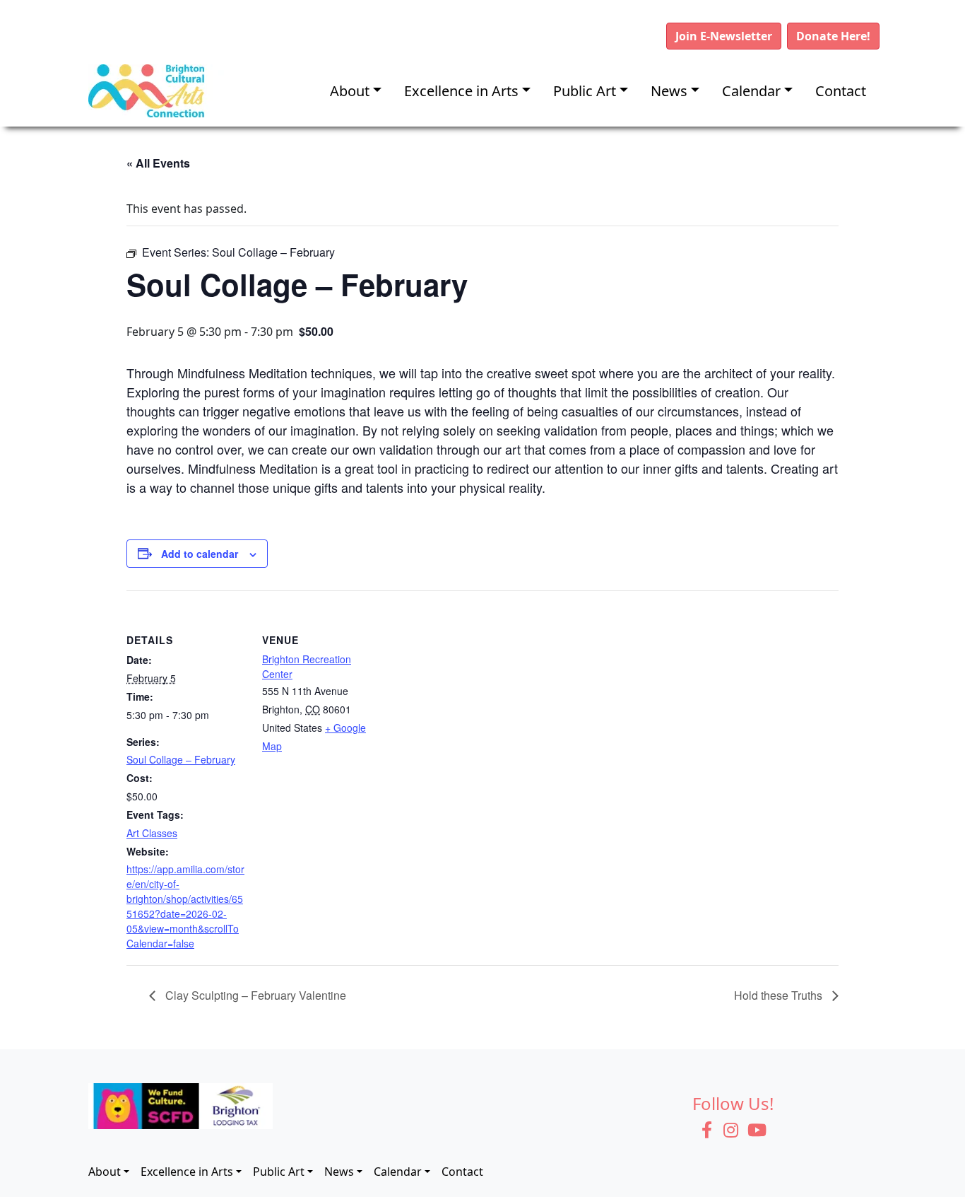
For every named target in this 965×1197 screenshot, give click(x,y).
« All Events (158, 163)
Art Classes (151, 833)
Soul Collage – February (180, 759)
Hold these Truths (779, 995)
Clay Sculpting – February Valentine (254, 995)
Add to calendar (199, 554)
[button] (723, 36)
